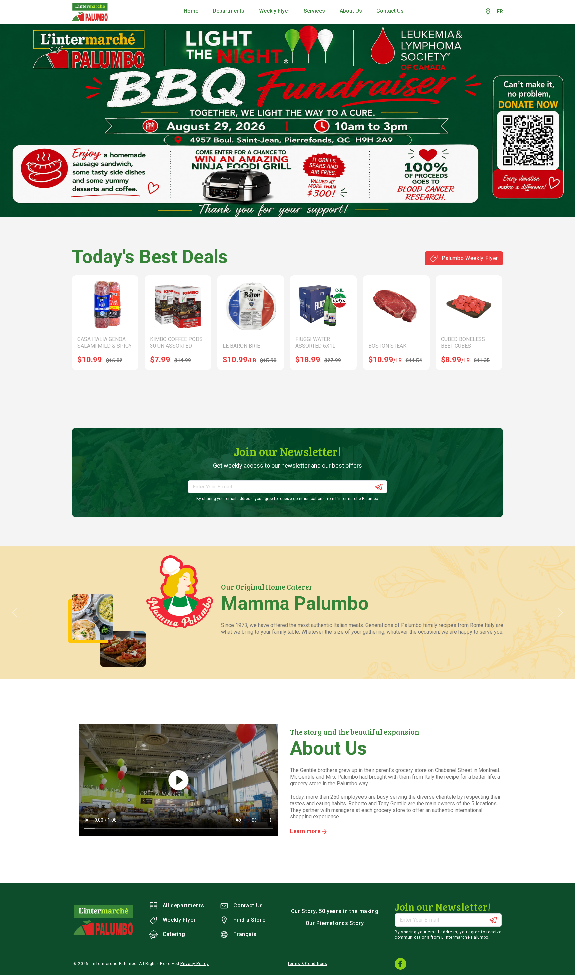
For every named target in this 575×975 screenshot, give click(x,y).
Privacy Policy (194, 963)
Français (244, 934)
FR (500, 11)
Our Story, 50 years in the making (335, 911)
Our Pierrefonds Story (335, 923)
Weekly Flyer (179, 920)
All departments (183, 905)
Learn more (306, 831)
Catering (174, 934)
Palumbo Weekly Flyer (470, 258)
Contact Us (248, 905)
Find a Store (249, 920)
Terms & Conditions (307, 963)
